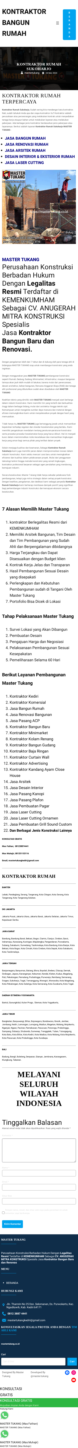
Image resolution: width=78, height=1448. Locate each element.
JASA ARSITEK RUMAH (25, 150)
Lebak (5, 894)
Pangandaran (51, 941)
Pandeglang (14, 894)
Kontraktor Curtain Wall (29, 757)
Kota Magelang (67, 980)
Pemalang (23, 977)
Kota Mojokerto (67, 1034)
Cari (3, 1354)
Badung (5, 1056)
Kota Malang (53, 1034)
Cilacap (59, 970)
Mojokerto (69, 1024)
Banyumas (20, 970)
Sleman (38, 1002)
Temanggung (32, 980)
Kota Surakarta (55, 984)
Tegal (22, 980)
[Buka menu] (57, 25)
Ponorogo (52, 1028)
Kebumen (36, 973)
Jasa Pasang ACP (25, 721)
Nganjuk (6, 1028)
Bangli (13, 1056)
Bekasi (29, 938)
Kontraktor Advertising (29, 763)
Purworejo (46, 977)
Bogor (36, 938)
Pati (4, 977)
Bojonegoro (36, 1021)
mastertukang (31, 73)
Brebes (51, 970)
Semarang (66, 977)
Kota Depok (51, 948)
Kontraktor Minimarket (29, 733)
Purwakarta (63, 941)
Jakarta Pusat (8, 916)
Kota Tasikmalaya (10, 952)
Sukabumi (15, 945)
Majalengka (38, 941)
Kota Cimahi (26, 948)
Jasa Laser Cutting (25, 812)
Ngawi (14, 1028)
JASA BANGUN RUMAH (25, 138)
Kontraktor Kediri (24, 696)
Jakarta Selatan (51, 916)
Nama (5, 1167)
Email (5, 1181)
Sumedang (25, 945)
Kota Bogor (14, 948)
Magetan (51, 1024)
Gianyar (39, 1056)
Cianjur (50, 938)
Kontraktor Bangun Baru (30, 727)
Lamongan (23, 1024)
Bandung (6, 938)
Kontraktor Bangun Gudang (32, 745)
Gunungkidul (15, 1002)
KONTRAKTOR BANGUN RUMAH (24, 23)
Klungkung (7, 1060)
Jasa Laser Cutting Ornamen (34, 818)
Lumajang (33, 1024)
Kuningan (27, 941)
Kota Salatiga (25, 984)
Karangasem (60, 1056)
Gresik (57, 1021)
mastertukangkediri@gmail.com (24, 860)
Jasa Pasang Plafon (26, 800)
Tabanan (17, 1060)
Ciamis (43, 938)
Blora (36, 970)
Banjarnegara (8, 970)
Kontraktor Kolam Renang (31, 739)
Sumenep (35, 1031)
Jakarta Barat (36, 916)
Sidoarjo (16, 1031)
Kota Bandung (50, 945)
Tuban (55, 1031)
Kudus (59, 973)
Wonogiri (44, 980)
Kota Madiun (41, 1034)
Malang (59, 1024)
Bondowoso (48, 1021)
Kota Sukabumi (65, 948)
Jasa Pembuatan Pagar (29, 806)
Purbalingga (34, 977)
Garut (65, 938)
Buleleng (21, 1056)
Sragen (5, 980)
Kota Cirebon (39, 948)
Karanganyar (25, 973)
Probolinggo (63, 1028)
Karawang (17, 941)
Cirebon (58, 938)
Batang (29, 970)
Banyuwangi (18, 1021)
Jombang (6, 1024)
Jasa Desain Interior (26, 788)
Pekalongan (12, 977)
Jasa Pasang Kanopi (27, 794)
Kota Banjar (63, 945)
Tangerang (33, 894)
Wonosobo (54, 980)
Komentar (7, 1135)
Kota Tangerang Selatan (24, 898)
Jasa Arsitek (20, 781)
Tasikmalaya (37, 945)
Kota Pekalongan (10, 984)
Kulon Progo (27, 1002)
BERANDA (69, 24)
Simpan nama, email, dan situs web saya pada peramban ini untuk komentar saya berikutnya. (36, 1211)
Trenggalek (46, 1031)
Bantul (5, 1002)
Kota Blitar (17, 1034)
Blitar (27, 1021)
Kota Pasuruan (9, 1038)
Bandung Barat (18, 938)
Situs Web (7, 1196)
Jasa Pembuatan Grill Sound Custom (41, 824)
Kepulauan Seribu (10, 920)
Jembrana (48, 1056)
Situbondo (25, 1031)
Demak (67, 970)
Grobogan (6, 973)
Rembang (56, 977)
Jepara (15, 973)
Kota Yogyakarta (50, 1002)
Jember (65, 1021)
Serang (24, 894)
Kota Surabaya (41, 1038)
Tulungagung (65, 1031)
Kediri (14, 1024)
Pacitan (21, 1028)
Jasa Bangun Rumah (27, 708)
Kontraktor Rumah (28, 876)
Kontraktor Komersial (28, 702)
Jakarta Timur (66, 916)
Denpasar (30, 1056)
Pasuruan (42, 1028)
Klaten (52, 973)
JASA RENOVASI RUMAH (26, 144)
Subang (5, 945)
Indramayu (7, 941)
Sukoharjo (14, 980)
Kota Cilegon (45, 894)
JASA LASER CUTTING (24, 163)
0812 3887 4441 (17, 1314)
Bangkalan (7, 1021)
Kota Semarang (40, 984)
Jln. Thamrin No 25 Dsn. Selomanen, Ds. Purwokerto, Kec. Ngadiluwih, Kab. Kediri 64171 (40, 1305)
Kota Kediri (28, 1034)
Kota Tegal (68, 984)
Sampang (6, 1031)
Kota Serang (57, 894)
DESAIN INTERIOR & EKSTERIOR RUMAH (40, 156)
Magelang (67, 973)
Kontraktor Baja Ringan (29, 751)
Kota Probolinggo (25, 1038)
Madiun (42, 1024)
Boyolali (43, 970)
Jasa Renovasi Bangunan (31, 714)
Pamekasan (31, 1028)
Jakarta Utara (22, 916)
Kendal (45, 973)
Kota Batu (6, 1034)
